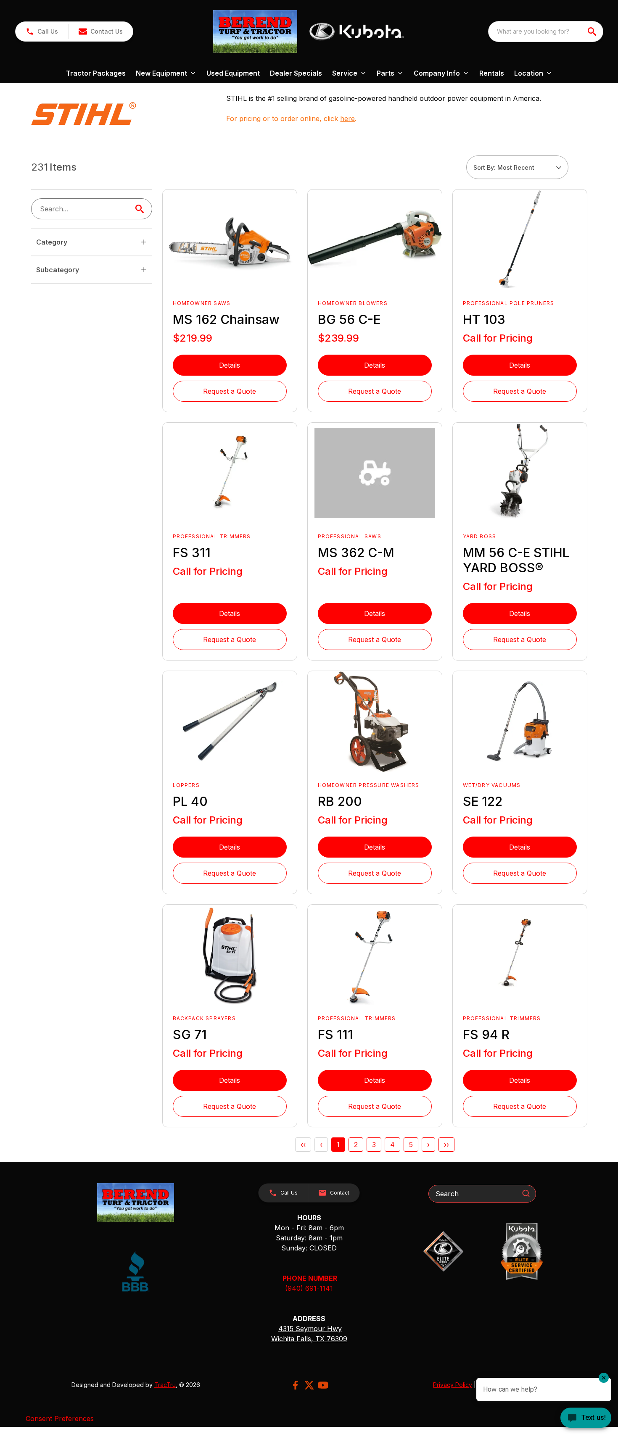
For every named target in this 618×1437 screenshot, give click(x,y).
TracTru (165, 1384)
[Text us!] (586, 1418)
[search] (593, 31)
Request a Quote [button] (229, 391)
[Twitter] (309, 1385)
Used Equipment (233, 73)
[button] (42, 31)
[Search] (525, 1193)
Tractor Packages (96, 73)
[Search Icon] (141, 209)
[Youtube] (323, 1385)
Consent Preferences (60, 1418)
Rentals (491, 73)
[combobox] (546, 31)
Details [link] (229, 365)
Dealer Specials (296, 73)
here (347, 118)
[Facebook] (295, 1385)
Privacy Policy (452, 1384)
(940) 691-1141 (309, 1288)
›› (446, 1144)
